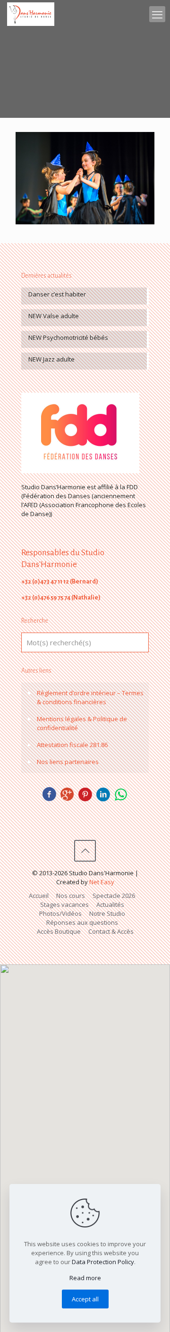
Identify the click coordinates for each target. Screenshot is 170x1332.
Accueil (39, 895)
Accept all (85, 1299)
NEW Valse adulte (53, 316)
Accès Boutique (59, 931)
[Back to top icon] (85, 851)
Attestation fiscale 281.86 (72, 744)
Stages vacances (64, 904)
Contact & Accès (111, 931)
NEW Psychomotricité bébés (68, 337)
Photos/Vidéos (60, 913)
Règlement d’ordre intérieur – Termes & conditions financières (90, 697)
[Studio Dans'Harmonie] (30, 14)
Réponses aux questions (82, 922)
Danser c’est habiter (57, 294)
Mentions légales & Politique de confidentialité (82, 723)
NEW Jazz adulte (51, 359)
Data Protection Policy (103, 1262)
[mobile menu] (157, 14)
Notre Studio (107, 913)
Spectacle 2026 (114, 895)
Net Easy (101, 882)
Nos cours (70, 895)
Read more (85, 1278)
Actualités (110, 904)
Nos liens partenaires (68, 761)
